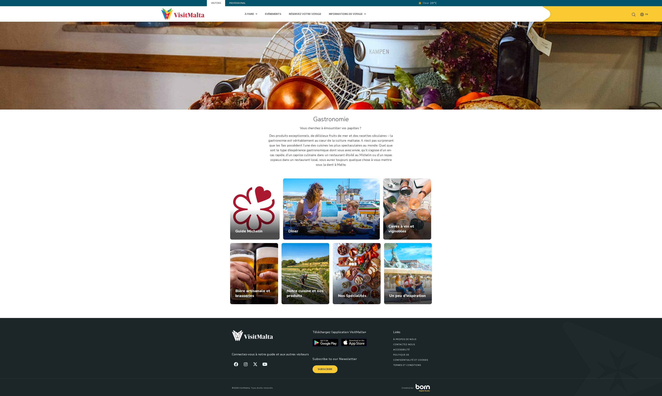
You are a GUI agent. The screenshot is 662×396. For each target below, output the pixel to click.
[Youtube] (264, 364)
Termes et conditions (407, 365)
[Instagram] (245, 364)
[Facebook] (236, 364)
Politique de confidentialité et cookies (410, 357)
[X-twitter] (255, 364)
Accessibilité (401, 349)
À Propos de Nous (404, 339)
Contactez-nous (404, 344)
